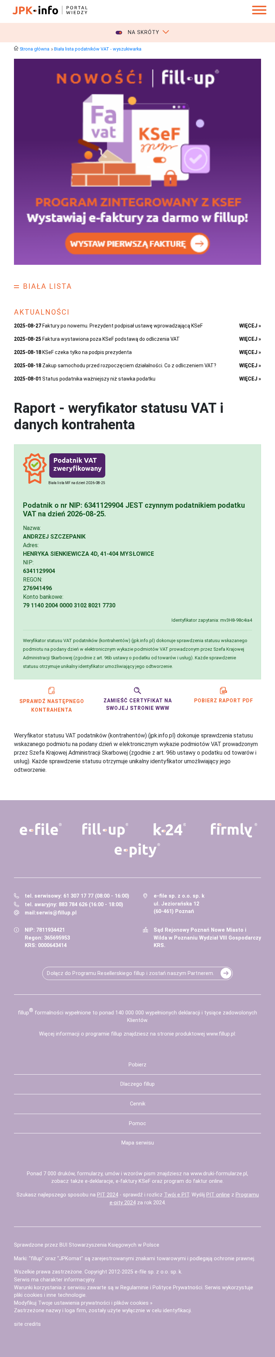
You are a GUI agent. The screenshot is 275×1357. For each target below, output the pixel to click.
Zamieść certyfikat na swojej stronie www (137, 704)
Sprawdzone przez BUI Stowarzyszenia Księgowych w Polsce (86, 1245)
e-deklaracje (99, 1181)
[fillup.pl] (105, 830)
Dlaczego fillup (137, 1084)
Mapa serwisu (137, 1143)
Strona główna (34, 49)
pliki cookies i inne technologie (50, 1295)
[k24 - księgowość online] (170, 829)
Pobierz (137, 1065)
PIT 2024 (107, 1195)
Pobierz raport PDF (223, 700)
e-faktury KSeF (133, 1181)
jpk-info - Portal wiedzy (50, 10)
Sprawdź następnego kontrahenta (51, 705)
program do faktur (185, 1181)
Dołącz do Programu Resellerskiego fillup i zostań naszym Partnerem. (130, 973)
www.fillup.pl (220, 1034)
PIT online (218, 1195)
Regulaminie (134, 1288)
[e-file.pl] (41, 829)
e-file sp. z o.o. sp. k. (158, 1272)
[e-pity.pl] (137, 850)
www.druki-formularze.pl (218, 1174)
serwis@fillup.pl (56, 913)
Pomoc (137, 1124)
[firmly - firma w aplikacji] (234, 830)
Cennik (137, 1104)
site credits (27, 1324)
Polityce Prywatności (177, 1288)
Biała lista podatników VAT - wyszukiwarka (97, 49)
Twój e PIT (176, 1195)
